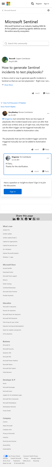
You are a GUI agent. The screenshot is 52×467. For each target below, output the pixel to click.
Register (39, 3)
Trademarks (16, 461)
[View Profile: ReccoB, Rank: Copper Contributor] (5, 60)
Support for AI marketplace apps (12, 395)
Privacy (26, 458)
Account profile (7, 268)
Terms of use (6, 461)
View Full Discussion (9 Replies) (14, 103)
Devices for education (9, 310)
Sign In (46, 3)
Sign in (13, 191)
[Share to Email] (38, 218)
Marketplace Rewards (9, 407)
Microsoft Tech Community (10, 399)
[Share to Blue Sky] (30, 218)
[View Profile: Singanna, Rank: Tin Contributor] (8, 158)
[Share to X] (22, 218)
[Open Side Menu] (3, 3)
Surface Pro (6, 230)
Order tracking (7, 284)
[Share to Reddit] (26, 218)
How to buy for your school (11, 322)
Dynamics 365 (7, 353)
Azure (4, 383)
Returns (5, 280)
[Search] (32, 3)
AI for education (7, 334)
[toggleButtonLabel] (48, 10)
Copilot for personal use (10, 245)
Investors (5, 437)
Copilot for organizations (10, 241)
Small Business (7, 372)
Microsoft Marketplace (9, 403)
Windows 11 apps (8, 257)
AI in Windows (7, 249)
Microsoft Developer (9, 387)
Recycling (36, 461)
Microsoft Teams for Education (12, 314)
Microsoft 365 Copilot (9, 368)
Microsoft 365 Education (10, 318)
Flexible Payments (8, 295)
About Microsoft (7, 426)
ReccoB (12, 58)
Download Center (8, 272)
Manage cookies (36, 458)
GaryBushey (13, 112)
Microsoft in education (9, 307)
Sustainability (7, 449)
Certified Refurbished (9, 288)
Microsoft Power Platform (10, 360)
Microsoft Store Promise (10, 291)
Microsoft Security (8, 349)
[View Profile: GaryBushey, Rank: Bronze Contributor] (4, 113)
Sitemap (5, 458)
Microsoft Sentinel (10, 10)
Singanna (8, 118)
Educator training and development (13, 326)
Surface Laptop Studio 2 (10, 238)
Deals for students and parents (12, 330)
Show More (8, 85)
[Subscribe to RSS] (34, 218)
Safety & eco (26, 461)
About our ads (7, 463)
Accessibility (6, 445)
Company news (7, 429)
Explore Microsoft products (11, 253)
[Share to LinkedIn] (14, 218)
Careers (5, 422)
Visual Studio (7, 410)
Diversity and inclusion (9, 441)
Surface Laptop (7, 234)
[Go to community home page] (8, 3)
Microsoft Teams (7, 364)
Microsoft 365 (7, 357)
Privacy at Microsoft (9, 433)
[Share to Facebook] (18, 218)
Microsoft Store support (10, 276)
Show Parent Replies (8, 106)
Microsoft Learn (7, 391)
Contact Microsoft (16, 458)
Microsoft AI (6, 345)
